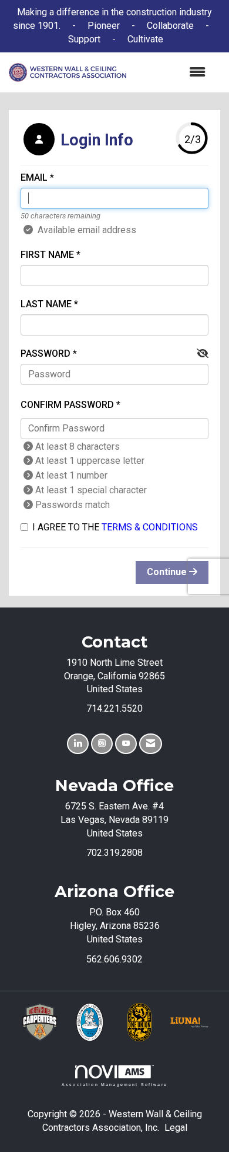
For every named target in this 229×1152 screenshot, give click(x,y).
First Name (47, 254)
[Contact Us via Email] (150, 743)
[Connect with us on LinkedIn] (78, 743)
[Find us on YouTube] (126, 743)
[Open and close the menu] (171, 72)
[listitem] (77, 140)
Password (45, 353)
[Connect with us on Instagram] (102, 743)
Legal (175, 1127)
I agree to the (115, 527)
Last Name (46, 304)
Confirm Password (67, 404)
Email (34, 177)
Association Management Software (114, 1084)
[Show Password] (202, 354)
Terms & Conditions (150, 527)
